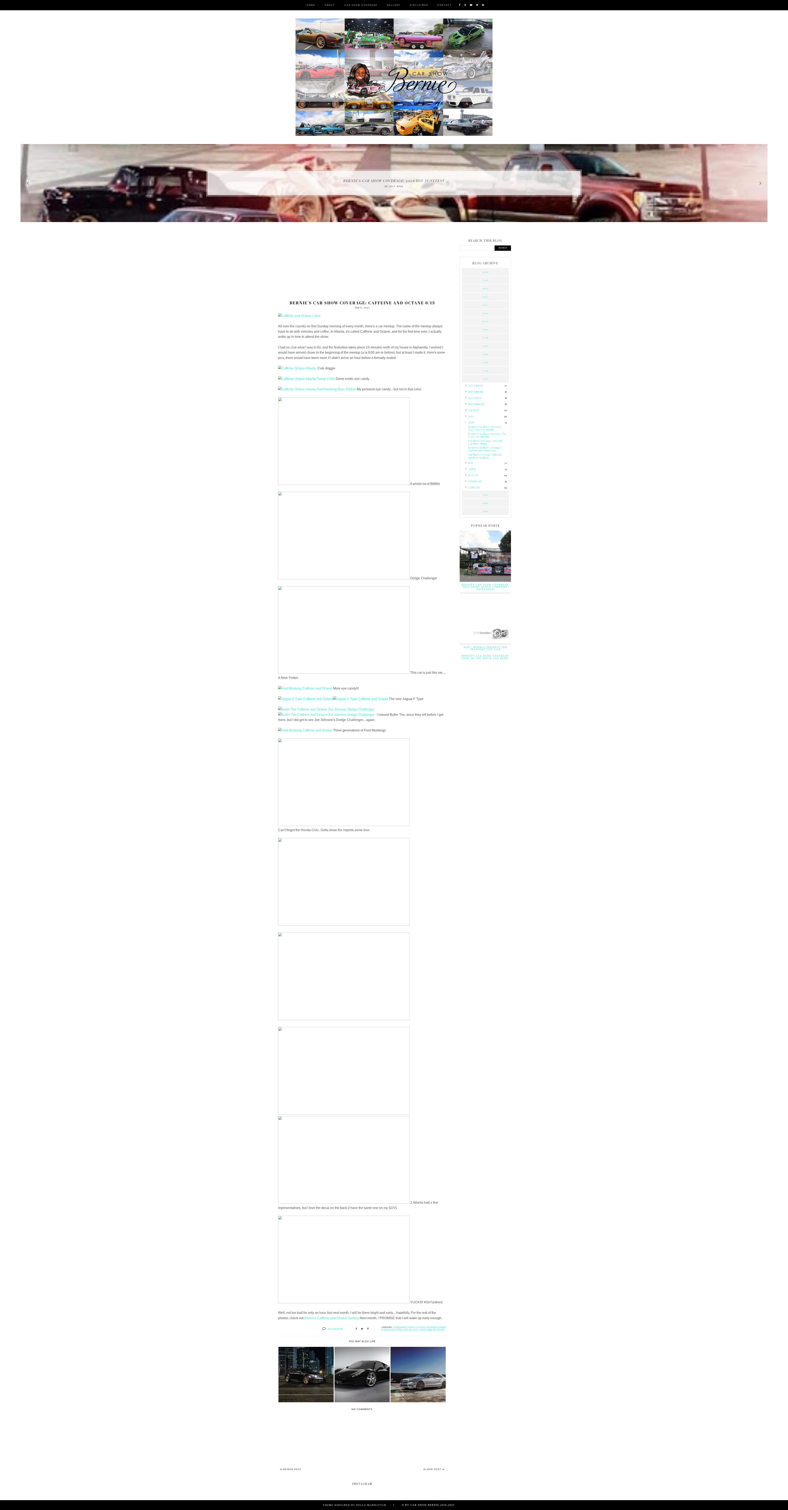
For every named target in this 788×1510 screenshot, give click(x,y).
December (475, 385)
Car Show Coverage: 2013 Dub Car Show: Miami (485, 442)
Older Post (432, 1469)
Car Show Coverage (361, 5)
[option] (394, 183)
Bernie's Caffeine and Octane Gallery (331, 1318)
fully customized (422, 1329)
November (475, 391)
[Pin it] (368, 1329)
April (472, 469)
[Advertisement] (362, 265)
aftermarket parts (403, 1327)
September (476, 404)
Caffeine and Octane (426, 1327)
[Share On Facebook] (356, 1329)
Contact (445, 5)
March (473, 475)
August (473, 410)
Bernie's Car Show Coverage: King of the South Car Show (485, 657)
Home (311, 5)
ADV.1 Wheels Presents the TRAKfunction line (485, 648)
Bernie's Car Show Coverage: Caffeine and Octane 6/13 (485, 449)
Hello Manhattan (371, 1505)
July (471, 416)
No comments (335, 1329)
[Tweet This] (362, 1329)
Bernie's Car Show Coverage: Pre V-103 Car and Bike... (487, 435)
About (330, 5)
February (475, 481)
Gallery (393, 5)
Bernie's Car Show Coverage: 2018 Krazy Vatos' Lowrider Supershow (485, 587)
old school (439, 1329)
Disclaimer (419, 5)
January (474, 487)
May (471, 462)
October (474, 397)
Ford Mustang (404, 1329)
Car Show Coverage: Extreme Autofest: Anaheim (485, 456)
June (471, 422)
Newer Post (292, 1469)
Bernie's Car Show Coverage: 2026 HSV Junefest (394, 180)
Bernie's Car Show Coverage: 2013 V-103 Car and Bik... (485, 428)
